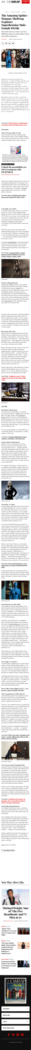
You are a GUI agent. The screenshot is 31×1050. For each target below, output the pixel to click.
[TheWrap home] (13, 2)
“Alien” (18, 413)
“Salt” (8, 415)
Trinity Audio (17, 73)
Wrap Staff (4, 39)
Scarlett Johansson (14, 624)
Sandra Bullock (12, 242)
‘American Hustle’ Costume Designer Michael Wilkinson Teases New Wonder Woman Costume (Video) (13, 254)
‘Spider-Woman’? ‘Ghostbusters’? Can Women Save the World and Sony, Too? (14, 124)
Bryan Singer (8, 301)
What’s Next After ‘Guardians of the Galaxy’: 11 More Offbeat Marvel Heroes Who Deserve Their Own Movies (15, 737)
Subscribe (25, 1)
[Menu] (3, 2)
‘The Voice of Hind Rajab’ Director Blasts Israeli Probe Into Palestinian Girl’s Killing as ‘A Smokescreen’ (8, 948)
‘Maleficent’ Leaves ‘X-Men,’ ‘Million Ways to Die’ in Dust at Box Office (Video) (13, 378)
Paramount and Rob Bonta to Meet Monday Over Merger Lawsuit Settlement (8, 964)
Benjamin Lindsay (9, 921)
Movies (24, 12)
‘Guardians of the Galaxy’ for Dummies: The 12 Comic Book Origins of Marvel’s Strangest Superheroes (13, 801)
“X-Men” (11, 285)
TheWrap (6, 1009)
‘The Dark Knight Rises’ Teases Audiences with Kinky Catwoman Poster (14, 438)
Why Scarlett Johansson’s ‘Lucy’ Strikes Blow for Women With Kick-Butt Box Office (14, 565)
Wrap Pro (6, 1015)
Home (6, 12)
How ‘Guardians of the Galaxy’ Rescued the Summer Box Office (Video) (13, 196)
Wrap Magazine (8, 1028)
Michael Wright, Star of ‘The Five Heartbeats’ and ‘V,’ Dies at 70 (15, 912)
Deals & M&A (5, 959)
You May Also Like (12, 882)
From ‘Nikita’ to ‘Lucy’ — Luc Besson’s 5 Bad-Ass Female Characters (14, 689)
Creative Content (15, 12)
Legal (5, 1021)
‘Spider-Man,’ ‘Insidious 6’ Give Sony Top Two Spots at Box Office (9, 932)
